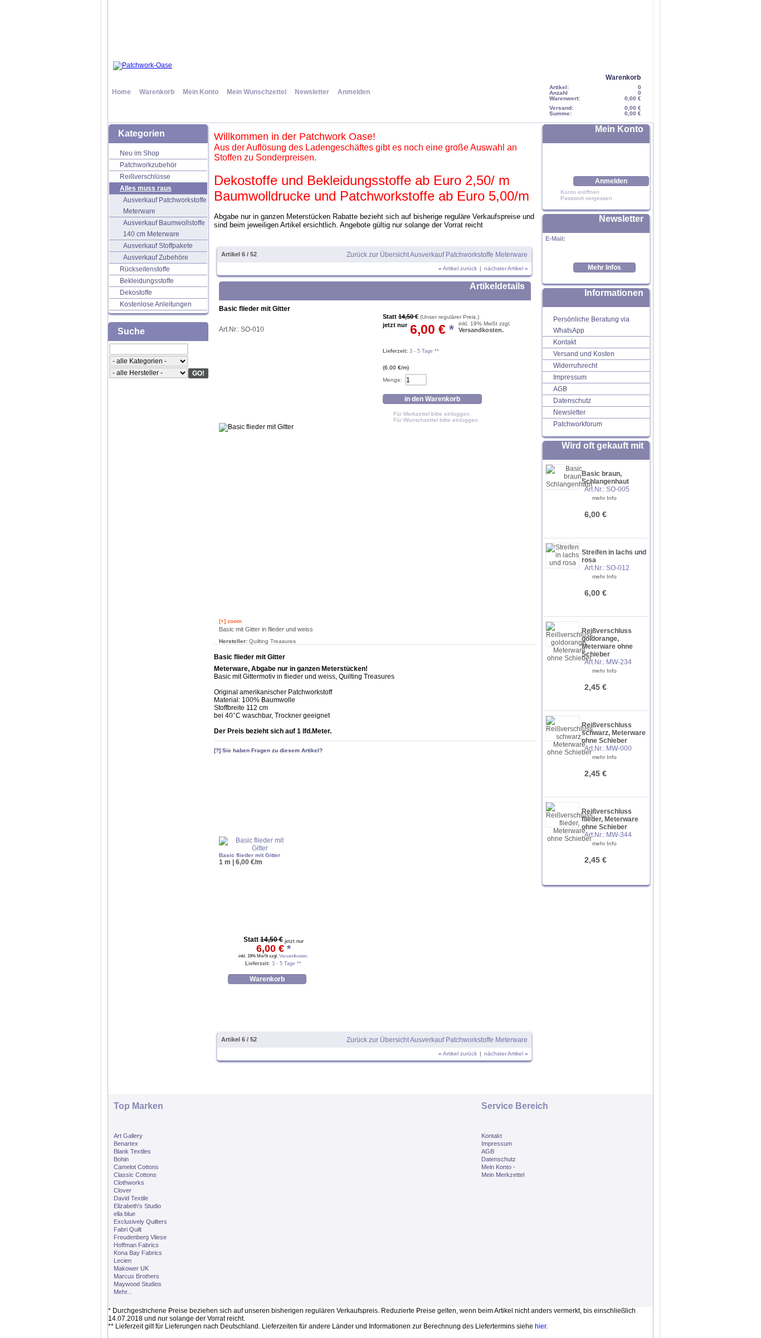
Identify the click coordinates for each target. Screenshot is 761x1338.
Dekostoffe (136, 292)
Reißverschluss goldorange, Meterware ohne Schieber (607, 642)
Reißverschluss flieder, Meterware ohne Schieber (610, 819)
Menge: (392, 380)
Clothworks (129, 1182)
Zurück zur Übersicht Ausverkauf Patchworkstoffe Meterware (437, 255)
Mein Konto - (498, 1167)
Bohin (121, 1159)
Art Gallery (128, 1135)
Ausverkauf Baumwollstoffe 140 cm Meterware (164, 228)
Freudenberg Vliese (140, 1237)
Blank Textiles (132, 1151)
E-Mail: (555, 238)
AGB (560, 389)
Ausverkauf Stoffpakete (158, 246)
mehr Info (604, 498)
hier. (541, 1326)
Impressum (570, 377)
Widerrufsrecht (575, 365)
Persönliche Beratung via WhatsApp (591, 324)
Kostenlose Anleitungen (156, 304)
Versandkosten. (481, 330)
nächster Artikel (506, 268)
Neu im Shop (139, 153)
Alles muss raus (146, 188)
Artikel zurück (457, 268)
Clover (122, 1190)
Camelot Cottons (136, 1167)
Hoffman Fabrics (136, 1245)
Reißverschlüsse (145, 177)
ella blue (124, 1213)
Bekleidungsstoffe (147, 281)
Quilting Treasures (272, 641)
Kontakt (564, 342)
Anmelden (354, 92)
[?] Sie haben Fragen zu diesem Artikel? (268, 750)
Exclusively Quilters (140, 1221)
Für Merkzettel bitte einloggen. (432, 414)
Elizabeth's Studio (137, 1206)
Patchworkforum (577, 424)
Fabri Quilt (128, 1229)
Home (121, 92)
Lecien (122, 1260)
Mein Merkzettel (502, 1174)
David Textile (131, 1198)
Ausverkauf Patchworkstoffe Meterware (165, 205)
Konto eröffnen (579, 192)
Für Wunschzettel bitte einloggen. (436, 420)
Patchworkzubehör (148, 165)
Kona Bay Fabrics (138, 1252)
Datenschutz (572, 401)
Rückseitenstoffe (145, 269)
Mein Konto (200, 92)
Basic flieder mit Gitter (249, 855)
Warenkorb (623, 77)
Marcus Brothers (136, 1276)
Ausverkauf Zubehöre (155, 257)
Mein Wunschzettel (256, 92)
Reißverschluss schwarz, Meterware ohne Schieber (614, 733)
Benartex (126, 1143)
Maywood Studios (138, 1284)
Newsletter (312, 92)
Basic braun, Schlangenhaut (605, 477)
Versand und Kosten (583, 354)
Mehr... (123, 1291)
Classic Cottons (135, 1174)
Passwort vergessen (586, 198)
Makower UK (131, 1268)
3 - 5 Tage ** (423, 351)
